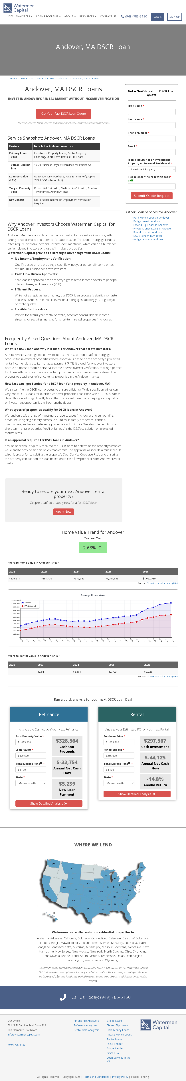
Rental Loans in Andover (147, 232)
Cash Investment (155, 747)
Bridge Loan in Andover (147, 221)
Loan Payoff (24, 749)
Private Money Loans (119, 1034)
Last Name (136, 119)
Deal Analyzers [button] (19, 16)
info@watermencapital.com (24, 1034)
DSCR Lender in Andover (147, 235)
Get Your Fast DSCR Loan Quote (63, 113)
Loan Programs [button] (47, 16)
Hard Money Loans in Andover (151, 217)
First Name (136, 106)
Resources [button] (87, 16)
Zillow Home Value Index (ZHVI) (162, 583)
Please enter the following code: (150, 178)
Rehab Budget (114, 749)
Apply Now (63, 511)
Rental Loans (114, 1039)
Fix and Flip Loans (117, 1025)
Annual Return (155, 785)
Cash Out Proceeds (67, 749)
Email (132, 146)
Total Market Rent (30, 763)
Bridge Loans (114, 1020)
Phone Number (138, 132)
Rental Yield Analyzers (86, 1030)
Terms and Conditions (96, 1076)
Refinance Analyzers (85, 1025)
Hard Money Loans (118, 1030)
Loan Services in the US (118, 1059)
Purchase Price (114, 736)
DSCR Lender (114, 1044)
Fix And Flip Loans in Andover (150, 225)
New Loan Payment (67, 792)
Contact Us (108, 16)
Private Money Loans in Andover (152, 228)
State (20, 777)
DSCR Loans (114, 1053)
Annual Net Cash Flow (67, 770)
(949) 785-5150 (136, 16)
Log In (157, 16)
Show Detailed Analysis (47, 803)
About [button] (69, 16)
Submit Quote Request (152, 195)
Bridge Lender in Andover (148, 239)
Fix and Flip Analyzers (86, 1020)
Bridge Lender (115, 1048)
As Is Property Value (29, 736)
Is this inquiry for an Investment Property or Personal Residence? (150, 161)
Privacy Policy (120, 1076)
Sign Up (174, 16)
